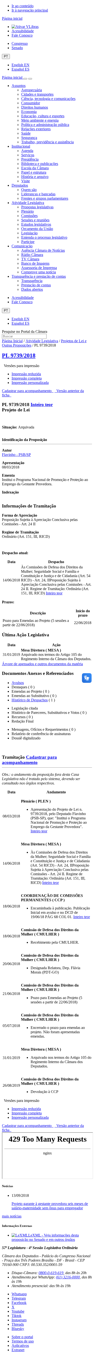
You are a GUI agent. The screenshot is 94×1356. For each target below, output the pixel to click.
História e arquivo (34, 177)
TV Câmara (30, 259)
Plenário (27, 211)
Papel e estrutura (33, 172)
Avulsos (18, 683)
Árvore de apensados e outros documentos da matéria (42, 664)
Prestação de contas (36, 285)
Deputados (20, 185)
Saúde (26, 133)
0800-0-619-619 (51, 1273)
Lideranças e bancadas (38, 194)
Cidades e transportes (37, 94)
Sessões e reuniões (35, 220)
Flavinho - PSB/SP (16, 455)
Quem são (29, 190)
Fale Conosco (22, 35)
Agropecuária (31, 90)
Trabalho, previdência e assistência (47, 142)
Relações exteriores (36, 129)
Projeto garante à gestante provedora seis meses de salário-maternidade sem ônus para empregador (50, 1206)
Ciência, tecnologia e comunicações (48, 99)
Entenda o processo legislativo (44, 237)
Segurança (29, 138)
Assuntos (19, 86)
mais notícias (11, 1216)
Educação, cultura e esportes (42, 116)
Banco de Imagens (35, 263)
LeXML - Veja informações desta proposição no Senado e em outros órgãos (45, 1237)
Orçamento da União (37, 229)
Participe (27, 242)
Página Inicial (12, 341)
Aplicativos (20, 1345)
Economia (29, 112)
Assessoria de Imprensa (39, 268)
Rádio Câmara (32, 255)
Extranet (18, 1350)
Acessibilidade (23, 31)
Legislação (29, 233)
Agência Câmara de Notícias (43, 250)
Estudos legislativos (36, 224)
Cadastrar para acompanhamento (28, 391)
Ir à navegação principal (30, 10)
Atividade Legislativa (28, 203)
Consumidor (30, 103)
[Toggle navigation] (25, 78)
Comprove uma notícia (38, 272)
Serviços (27, 155)
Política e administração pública (45, 125)
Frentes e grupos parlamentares (44, 198)
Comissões (29, 216)
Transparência (31, 281)
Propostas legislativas (37, 207)
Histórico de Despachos (30, 700)
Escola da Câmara (35, 168)
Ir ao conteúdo (23, 6)
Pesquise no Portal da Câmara (24, 331)
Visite (25, 181)
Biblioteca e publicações (39, 164)
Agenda (27, 151)
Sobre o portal (22, 1337)
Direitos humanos (34, 107)
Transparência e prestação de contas (39, 276)
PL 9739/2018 (18, 355)
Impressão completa (27, 378)
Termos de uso (23, 1341)
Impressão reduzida (26, 374)
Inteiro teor (42, 404)
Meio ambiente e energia (40, 120)
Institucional (21, 146)
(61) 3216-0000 (68, 1277)
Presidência (30, 159)
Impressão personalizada (30, 383)
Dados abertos (32, 289)
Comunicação (22, 246)
